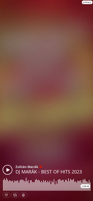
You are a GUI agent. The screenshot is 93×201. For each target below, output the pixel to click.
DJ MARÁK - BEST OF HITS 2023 (49, 172)
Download (23, 195)
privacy (87, 2)
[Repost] (15, 195)
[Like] (6, 195)
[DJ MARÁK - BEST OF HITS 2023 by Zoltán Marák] (7, 170)
